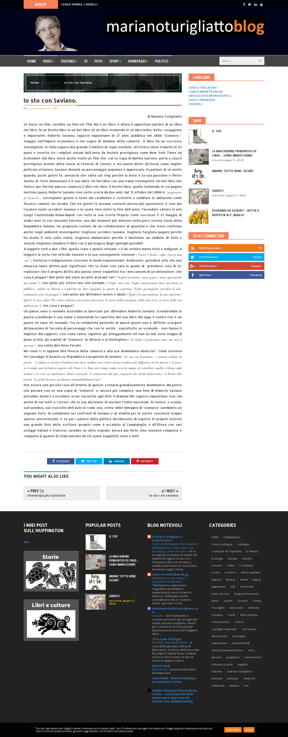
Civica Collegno (222, 544)
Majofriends (161, 666)
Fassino (247, 558)
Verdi (231, 615)
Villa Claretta (249, 615)
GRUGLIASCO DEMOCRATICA (210, 95)
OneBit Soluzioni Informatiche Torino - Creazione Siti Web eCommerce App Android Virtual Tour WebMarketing (174, 696)
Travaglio (218, 607)
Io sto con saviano (163, 495)
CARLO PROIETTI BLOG (206, 91)
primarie (232, 678)
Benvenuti (159, 669)
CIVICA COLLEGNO (202, 87)
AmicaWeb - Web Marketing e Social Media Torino (174, 679)
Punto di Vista (221, 594)
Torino (256, 601)
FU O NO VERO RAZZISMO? (170, 642)
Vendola (217, 615)
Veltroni (253, 607)
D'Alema (252, 551)
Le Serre (230, 572)
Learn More (233, 729)
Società (242, 601)
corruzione (249, 629)
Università (236, 607)
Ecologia (217, 558)
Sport (114, 61)
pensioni (217, 678)
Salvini (228, 601)
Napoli (257, 579)
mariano (217, 671)
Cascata (158, 615)
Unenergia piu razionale (46, 495)
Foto (98, 61)
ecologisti (238, 636)
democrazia (219, 636)
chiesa (239, 622)
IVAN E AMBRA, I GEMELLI (79, 4)
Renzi (215, 601)
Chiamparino (231, 537)
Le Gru (216, 572)
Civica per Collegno (167, 639)
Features (68, 61)
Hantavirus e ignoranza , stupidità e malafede (169, 579)
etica (251, 650)
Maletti (216, 579)
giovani (216, 657)
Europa (232, 558)
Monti (244, 579)
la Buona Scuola (222, 664)
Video (47, 61)
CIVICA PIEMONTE (202, 100)
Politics (162, 61)
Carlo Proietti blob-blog (170, 574)
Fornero (217, 565)
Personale (247, 586)
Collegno (243, 544)
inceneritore (253, 657)
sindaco (234, 685)
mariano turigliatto (239, 671)
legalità (242, 664)
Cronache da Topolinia (226, 551)
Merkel (230, 579)
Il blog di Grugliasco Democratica (167, 538)
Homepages (137, 61)
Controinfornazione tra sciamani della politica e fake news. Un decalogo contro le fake (175, 547)
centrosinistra (221, 622)
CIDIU (215, 537)
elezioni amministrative (227, 650)
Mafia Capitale (250, 572)
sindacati (249, 678)
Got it (249, 729)
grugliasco (233, 657)
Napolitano (219, 586)
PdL (233, 586)
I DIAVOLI (195, 104)
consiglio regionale (224, 629)
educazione (219, 643)
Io (86, 61)
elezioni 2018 (241, 643)
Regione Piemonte (246, 594)
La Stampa (246, 565)
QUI (26, 542)
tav (246, 685)
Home (31, 61)
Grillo (230, 565)
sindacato (218, 685)
